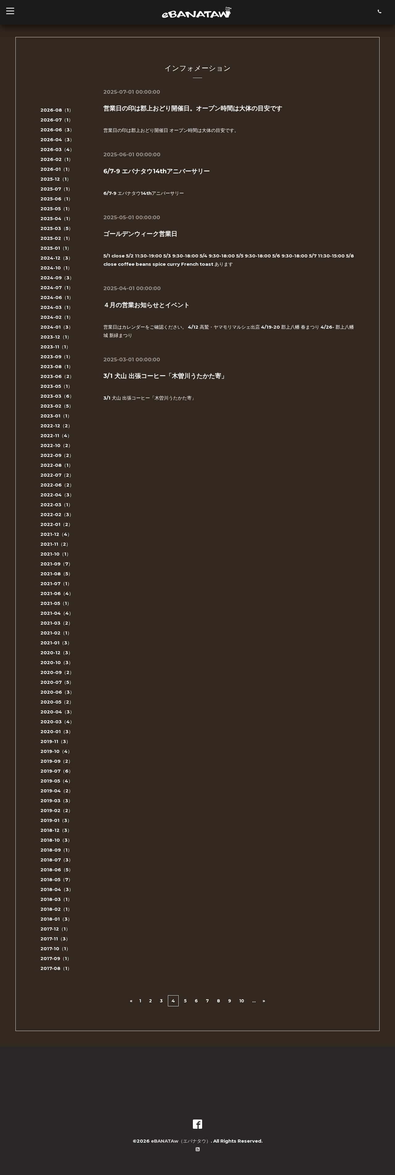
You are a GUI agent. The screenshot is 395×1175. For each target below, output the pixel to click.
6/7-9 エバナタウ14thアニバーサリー (156, 171)
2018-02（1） (56, 909)
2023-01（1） (56, 416)
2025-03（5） (56, 228)
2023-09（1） (56, 356)
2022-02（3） (57, 514)
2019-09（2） (56, 761)
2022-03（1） (56, 504)
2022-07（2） (57, 475)
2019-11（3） (55, 741)
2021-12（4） (56, 534)
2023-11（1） (55, 347)
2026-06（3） (57, 130)
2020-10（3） (56, 662)
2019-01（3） (56, 820)
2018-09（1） (56, 850)
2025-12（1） (55, 179)
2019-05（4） (56, 781)
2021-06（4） (56, 593)
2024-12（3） (56, 258)
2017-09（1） (56, 958)
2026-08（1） (56, 110)
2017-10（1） (55, 948)
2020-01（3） (56, 731)
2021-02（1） (56, 633)
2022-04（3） (57, 495)
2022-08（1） (56, 465)
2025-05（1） (56, 209)
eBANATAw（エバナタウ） (181, 1141)
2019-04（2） (56, 791)
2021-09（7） (56, 564)
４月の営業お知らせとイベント (146, 305)
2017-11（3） (55, 939)
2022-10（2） (56, 445)
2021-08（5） (56, 574)
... (254, 1001)
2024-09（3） (57, 278)
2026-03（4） (57, 149)
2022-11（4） (56, 435)
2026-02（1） (56, 159)
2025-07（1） (56, 189)
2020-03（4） (57, 722)
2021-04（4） (56, 613)
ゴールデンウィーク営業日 (140, 233)
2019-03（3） (56, 800)
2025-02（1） (56, 238)
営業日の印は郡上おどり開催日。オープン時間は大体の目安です (192, 108)
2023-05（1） (56, 386)
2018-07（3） (56, 860)
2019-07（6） (56, 771)
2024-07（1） (56, 287)
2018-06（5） (56, 870)
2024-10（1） (56, 268)
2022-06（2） (57, 485)
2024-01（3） (56, 327)
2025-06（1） (56, 199)
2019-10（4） (56, 751)
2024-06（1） (56, 297)
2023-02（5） (56, 406)
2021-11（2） (55, 544)
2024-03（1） (56, 307)
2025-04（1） (56, 218)
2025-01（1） (56, 248)
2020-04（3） (57, 712)
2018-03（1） (56, 899)
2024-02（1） (56, 317)
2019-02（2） (56, 810)
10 (241, 1001)
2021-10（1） (55, 554)
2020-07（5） (57, 682)
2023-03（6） (57, 396)
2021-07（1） (56, 583)
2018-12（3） (56, 830)
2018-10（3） (56, 840)
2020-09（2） (57, 672)
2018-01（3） (56, 919)
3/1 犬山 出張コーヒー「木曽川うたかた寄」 (165, 376)
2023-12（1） (56, 337)
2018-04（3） (56, 889)
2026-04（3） (57, 139)
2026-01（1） (56, 169)
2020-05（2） (57, 702)
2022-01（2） (56, 524)
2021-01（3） (56, 643)
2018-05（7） (56, 879)
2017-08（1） (56, 968)
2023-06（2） (57, 376)
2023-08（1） (56, 366)
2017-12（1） (55, 929)
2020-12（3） (56, 652)
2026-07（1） (56, 120)
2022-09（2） (57, 455)
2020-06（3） (57, 692)
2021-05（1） (56, 603)
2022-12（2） (56, 426)
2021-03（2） (56, 623)
